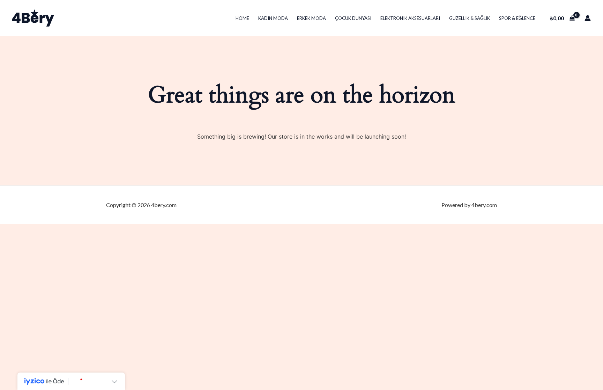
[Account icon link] (588, 18)
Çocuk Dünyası (353, 18)
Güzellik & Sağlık (469, 18)
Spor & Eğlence (517, 18)
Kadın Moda (273, 18)
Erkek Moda (311, 18)
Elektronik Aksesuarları (410, 18)
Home (242, 18)
